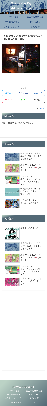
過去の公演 (34, 398)
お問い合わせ (34, 394)
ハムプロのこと (13, 391)
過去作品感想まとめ (34, 391)
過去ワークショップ (13, 398)
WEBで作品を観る (13, 394)
